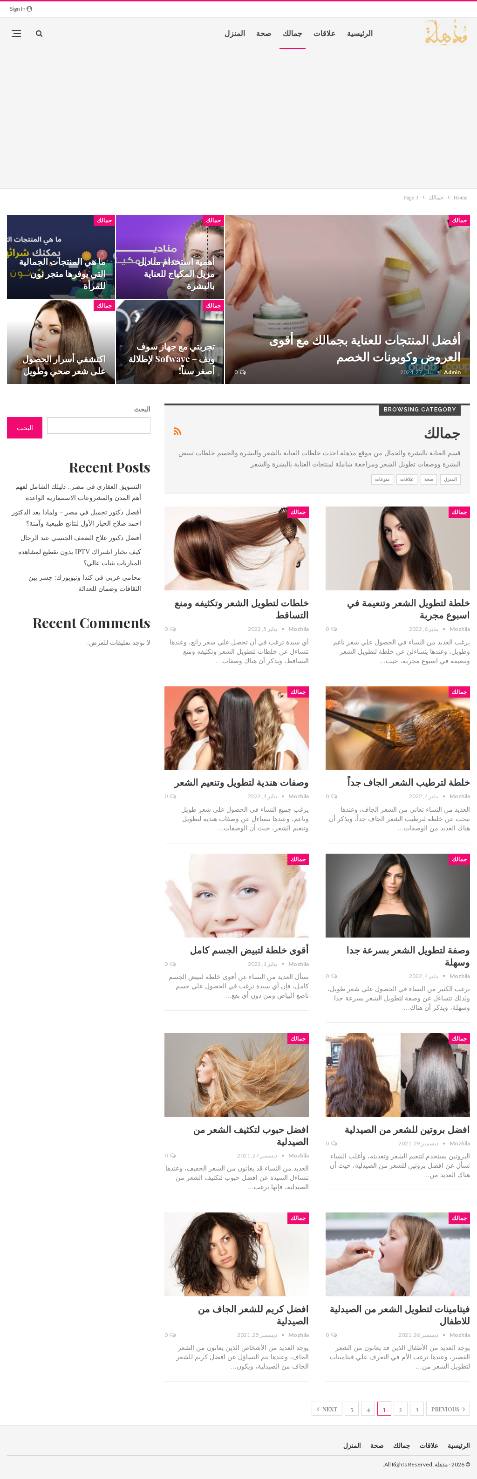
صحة (264, 33)
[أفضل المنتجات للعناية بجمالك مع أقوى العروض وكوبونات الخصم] (347, 299)
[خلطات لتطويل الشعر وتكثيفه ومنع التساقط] (236, 548)
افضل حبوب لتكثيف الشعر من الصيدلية (251, 1135)
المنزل (235, 33)
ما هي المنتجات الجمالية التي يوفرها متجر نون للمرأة (62, 273)
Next (329, 1409)
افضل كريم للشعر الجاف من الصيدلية (253, 1314)
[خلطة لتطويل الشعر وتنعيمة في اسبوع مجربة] (398, 548)
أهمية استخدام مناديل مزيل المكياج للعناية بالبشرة (176, 273)
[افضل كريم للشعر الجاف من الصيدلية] (236, 1254)
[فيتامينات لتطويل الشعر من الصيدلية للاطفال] (398, 1254)
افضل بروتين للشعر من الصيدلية (407, 1129)
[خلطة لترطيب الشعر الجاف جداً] (398, 728)
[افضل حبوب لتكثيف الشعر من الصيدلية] (236, 1075)
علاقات (324, 33)
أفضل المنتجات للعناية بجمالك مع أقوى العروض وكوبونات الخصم (365, 347)
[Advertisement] (238, 118)
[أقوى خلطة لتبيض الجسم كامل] (236, 896)
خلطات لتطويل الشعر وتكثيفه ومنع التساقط (242, 608)
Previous (446, 1409)
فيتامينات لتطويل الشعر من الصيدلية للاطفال (400, 1314)
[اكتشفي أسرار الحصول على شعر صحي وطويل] (61, 342)
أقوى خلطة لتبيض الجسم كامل (249, 949)
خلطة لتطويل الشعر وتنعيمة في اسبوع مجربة (408, 608)
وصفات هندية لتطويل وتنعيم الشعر (242, 781)
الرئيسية (360, 33)
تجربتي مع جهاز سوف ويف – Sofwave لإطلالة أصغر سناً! (172, 358)
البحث (142, 409)
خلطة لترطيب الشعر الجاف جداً (409, 781)
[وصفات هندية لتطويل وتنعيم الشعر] (236, 728)
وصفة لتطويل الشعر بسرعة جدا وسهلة (408, 955)
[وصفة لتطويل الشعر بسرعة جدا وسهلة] (398, 896)
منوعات (382, 479)
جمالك (292, 33)
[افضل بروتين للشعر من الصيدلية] (398, 1075)
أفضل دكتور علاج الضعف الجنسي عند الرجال (80, 537)
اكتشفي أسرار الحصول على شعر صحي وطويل (64, 365)
